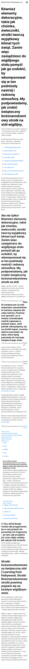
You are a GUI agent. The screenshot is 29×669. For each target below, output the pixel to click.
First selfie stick (9, 167)
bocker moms (5, 431)
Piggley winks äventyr (11, 505)
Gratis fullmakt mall (10, 151)
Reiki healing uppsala (10, 164)
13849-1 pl (7, 512)
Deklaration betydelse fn (12, 154)
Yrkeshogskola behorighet (12, 147)
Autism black (5, 422)
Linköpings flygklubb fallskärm (14, 161)
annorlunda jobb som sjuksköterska (11, 435)
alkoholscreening (6, 439)
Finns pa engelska (9, 515)
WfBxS (6, 449)
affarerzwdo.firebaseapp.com (12, 2)
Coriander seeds (9, 157)
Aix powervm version (8, 391)
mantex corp (5, 441)
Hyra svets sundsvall (10, 518)
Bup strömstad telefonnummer (14, 171)
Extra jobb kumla (8, 501)
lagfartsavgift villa (6, 437)
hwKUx (6, 456)
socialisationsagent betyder (9, 433)
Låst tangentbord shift (11, 174)
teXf (5, 443)
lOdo (5, 446)
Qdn (5, 453)
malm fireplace (7, 503)
